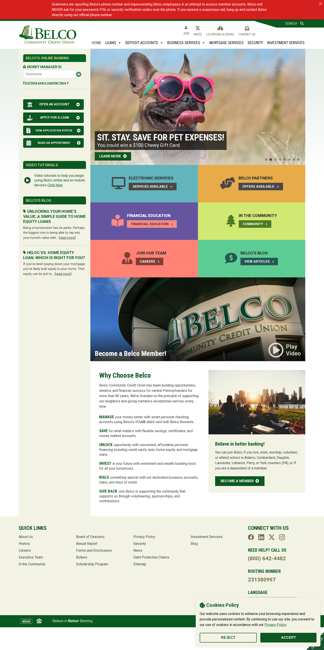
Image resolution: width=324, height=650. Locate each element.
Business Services (183, 42)
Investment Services (286, 42)
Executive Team (31, 557)
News (137, 550)
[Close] (320, 3)
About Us (26, 537)
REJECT (228, 637)
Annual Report (86, 544)
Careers (25, 550)
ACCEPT (288, 637)
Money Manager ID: (44, 67)
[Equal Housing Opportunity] (39, 621)
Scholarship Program (92, 564)
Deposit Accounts (141, 42)
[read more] (67, 238)
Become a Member (238, 481)
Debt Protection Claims (151, 557)
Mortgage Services (226, 42)
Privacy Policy (275, 625)
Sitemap (139, 564)
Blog (194, 544)
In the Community (32, 564)
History (24, 544)
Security (255, 42)
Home (96, 42)
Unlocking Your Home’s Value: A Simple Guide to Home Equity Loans (54, 216)
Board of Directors (90, 537)
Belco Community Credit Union (48, 34)
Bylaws (81, 557)
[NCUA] (26, 621)
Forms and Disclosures (94, 550)
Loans (110, 42)
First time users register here (44, 82)
